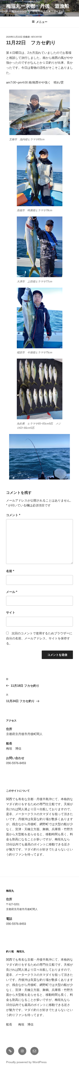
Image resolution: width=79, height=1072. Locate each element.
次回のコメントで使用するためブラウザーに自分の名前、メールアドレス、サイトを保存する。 (39, 638)
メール (11, 592)
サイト (10, 612)
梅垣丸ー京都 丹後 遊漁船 (37, 6)
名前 (10, 571)
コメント (13, 515)
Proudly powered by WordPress (26, 1062)
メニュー (41, 21)
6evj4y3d (36, 37)
